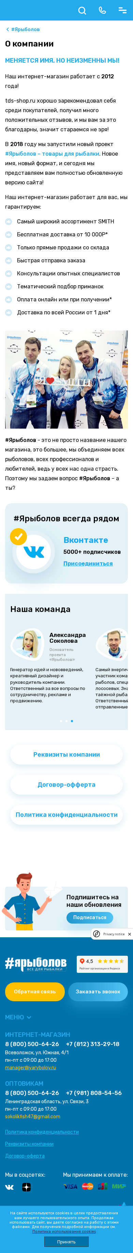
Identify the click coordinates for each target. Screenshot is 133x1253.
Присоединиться (88, 563)
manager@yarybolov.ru (30, 1068)
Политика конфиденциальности (67, 815)
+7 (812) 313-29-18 (92, 1044)
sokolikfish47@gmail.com (32, 1117)
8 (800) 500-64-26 (32, 1044)
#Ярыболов (25, 29)
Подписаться (89, 918)
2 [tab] (67, 722)
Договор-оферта (25, 1156)
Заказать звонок (98, 992)
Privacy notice (113, 934)
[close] (129, 934)
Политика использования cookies (64, 1231)
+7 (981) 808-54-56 (94, 1093)
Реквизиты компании (66, 754)
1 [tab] (62, 722)
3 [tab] (73, 722)
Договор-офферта (66, 784)
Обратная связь (35, 992)
